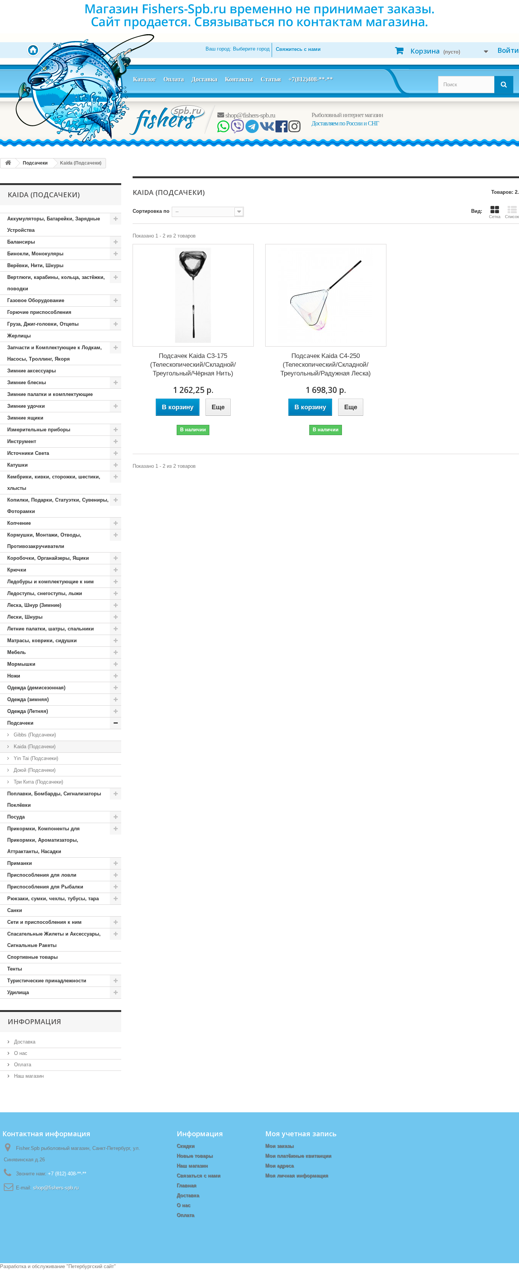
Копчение (19, 523)
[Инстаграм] (294, 129)
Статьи (271, 79)
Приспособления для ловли (41, 875)
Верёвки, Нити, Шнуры (35, 265)
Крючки (16, 570)
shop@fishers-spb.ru (249, 115)
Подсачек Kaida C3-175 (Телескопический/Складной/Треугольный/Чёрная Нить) (193, 364)
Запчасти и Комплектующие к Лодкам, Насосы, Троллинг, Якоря (54, 353)
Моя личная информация (296, 1175)
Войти (508, 50)
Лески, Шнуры (25, 617)
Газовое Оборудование (35, 300)
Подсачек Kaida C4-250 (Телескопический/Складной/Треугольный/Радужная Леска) (325, 364)
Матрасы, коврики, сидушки (42, 640)
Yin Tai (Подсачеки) (35, 758)
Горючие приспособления (39, 312)
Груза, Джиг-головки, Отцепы (43, 324)
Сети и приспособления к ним (44, 922)
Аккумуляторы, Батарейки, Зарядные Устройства (53, 224)
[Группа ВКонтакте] (267, 129)
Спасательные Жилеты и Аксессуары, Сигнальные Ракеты (54, 939)
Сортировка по (151, 211)
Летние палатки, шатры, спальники (50, 629)
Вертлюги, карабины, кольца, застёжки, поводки (56, 282)
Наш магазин (28, 1076)
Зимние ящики (25, 418)
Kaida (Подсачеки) (33, 746)
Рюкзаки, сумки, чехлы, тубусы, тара (53, 898)
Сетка (494, 216)
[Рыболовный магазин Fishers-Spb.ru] (167, 119)
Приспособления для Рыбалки (45, 887)
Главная (186, 1185)
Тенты (14, 969)
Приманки (19, 863)
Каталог (144, 79)
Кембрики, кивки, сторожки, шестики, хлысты (53, 482)
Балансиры (21, 242)
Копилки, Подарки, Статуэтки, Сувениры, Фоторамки (58, 505)
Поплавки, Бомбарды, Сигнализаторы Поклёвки (54, 799)
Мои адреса (279, 1166)
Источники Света (28, 453)
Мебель (16, 652)
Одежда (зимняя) (28, 699)
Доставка (204, 79)
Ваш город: (238, 49)
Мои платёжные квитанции (298, 1156)
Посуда (16, 817)
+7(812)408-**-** (310, 79)
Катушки (17, 465)
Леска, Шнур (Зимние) (34, 605)
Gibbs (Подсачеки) (34, 735)
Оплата (173, 79)
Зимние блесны (26, 382)
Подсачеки (20, 723)
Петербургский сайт (91, 1266)
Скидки (186, 1146)
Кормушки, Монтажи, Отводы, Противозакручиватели (44, 540)
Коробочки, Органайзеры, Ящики (48, 558)
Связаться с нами (198, 1175)
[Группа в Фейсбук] (281, 129)
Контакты (239, 79)
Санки (14, 910)
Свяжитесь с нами (298, 49)
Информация (34, 1021)
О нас (20, 1053)
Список (512, 216)
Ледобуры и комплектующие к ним (50, 581)
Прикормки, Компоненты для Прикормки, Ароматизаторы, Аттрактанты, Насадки (43, 840)
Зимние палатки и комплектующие (50, 394)
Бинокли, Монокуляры (35, 254)
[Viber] (237, 129)
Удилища (18, 992)
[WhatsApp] (223, 129)
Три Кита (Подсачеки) (37, 782)
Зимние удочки (26, 406)
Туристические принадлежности (46, 980)
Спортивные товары (32, 957)
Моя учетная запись (301, 1133)
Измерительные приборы (38, 429)
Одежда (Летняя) (27, 711)
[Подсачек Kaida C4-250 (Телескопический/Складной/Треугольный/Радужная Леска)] (326, 295)
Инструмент (21, 441)
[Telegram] (251, 129)
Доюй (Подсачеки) (33, 770)
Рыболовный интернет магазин (347, 115)
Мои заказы (279, 1146)
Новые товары (195, 1156)
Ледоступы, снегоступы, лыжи (44, 593)
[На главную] (8, 163)
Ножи (13, 676)
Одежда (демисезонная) (36, 687)
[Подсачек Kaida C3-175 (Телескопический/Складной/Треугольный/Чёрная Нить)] (193, 295)
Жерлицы (19, 336)
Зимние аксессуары (31, 371)
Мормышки (21, 664)
